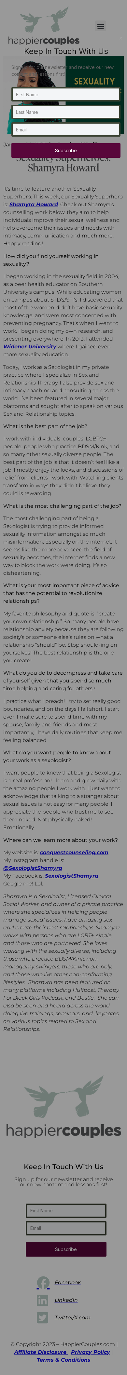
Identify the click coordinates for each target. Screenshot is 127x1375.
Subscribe (66, 150)
